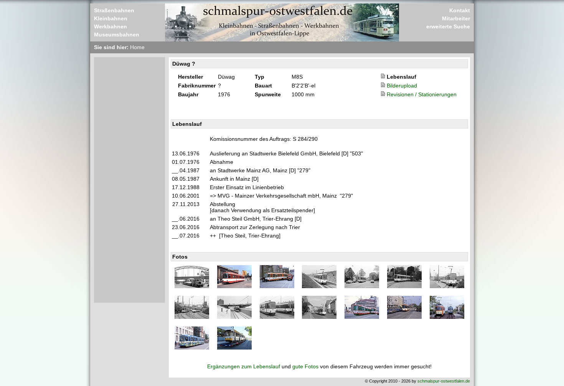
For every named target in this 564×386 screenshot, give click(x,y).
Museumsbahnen (116, 34)
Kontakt (459, 10)
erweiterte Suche (448, 26)
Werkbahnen (110, 26)
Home (137, 47)
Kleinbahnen (110, 18)
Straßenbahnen (114, 10)
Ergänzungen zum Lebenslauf (243, 366)
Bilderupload (402, 85)
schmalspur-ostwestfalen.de (443, 381)
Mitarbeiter (456, 18)
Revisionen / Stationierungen (422, 94)
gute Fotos (305, 366)
